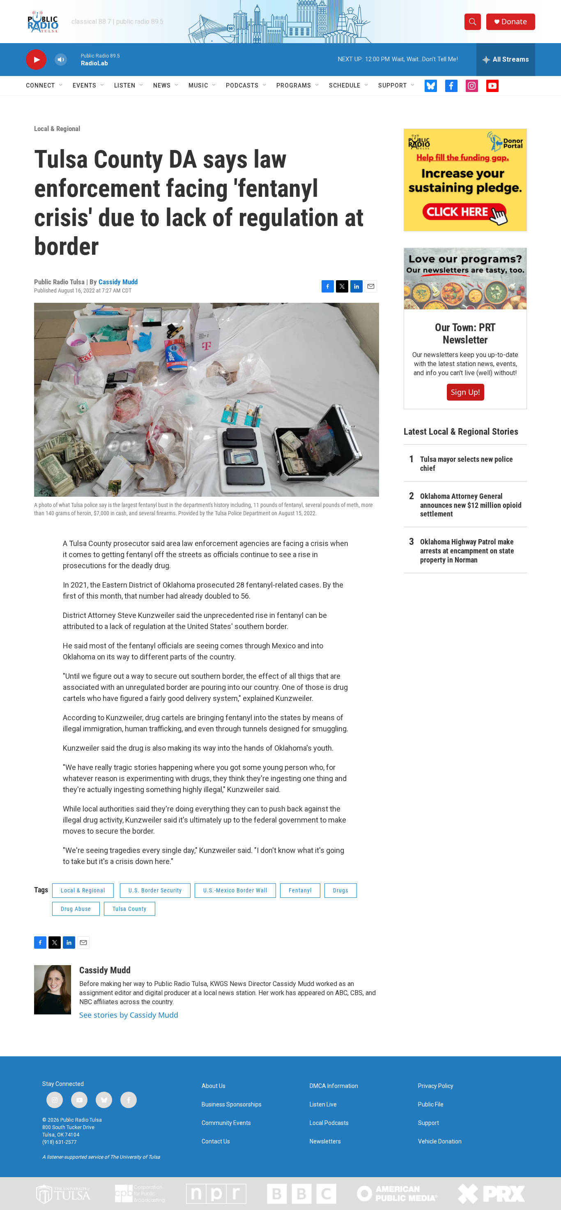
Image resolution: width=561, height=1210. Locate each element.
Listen (125, 85)
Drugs (340, 890)
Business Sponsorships (232, 1105)
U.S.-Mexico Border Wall (235, 890)
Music (198, 85)
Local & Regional (57, 128)
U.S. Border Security (155, 890)
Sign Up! (465, 392)
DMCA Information (334, 1086)
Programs (293, 85)
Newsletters (325, 1142)
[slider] (74, 59)
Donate (514, 21)
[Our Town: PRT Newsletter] (465, 278)
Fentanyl (300, 890)
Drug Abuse (76, 909)
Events (85, 85)
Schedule (345, 85)
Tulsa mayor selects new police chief (466, 463)
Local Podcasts (329, 1123)
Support (392, 85)
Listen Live (323, 1105)
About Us (213, 1086)
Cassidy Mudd (118, 282)
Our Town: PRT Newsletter (465, 333)
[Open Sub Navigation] (61, 85)
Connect (40, 85)
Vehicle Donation (440, 1142)
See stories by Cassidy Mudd (128, 1015)
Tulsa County (130, 909)
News (162, 85)
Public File (431, 1105)
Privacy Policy (435, 1086)
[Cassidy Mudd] (52, 989)
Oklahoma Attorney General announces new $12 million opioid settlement (471, 505)
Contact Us (216, 1142)
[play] (36, 60)
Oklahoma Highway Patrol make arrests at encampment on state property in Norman (467, 550)
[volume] (61, 60)
